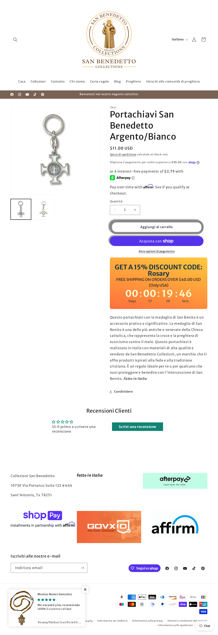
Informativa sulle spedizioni (175, 625)
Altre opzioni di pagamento (157, 251)
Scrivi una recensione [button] (137, 427)
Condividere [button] (123, 391)
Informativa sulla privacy (147, 620)
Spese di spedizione (123, 154)
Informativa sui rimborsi (112, 620)
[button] (15, 39)
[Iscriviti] (82, 568)
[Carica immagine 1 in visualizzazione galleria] (21, 209)
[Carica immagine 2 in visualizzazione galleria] (43, 209)
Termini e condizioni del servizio (187, 620)
